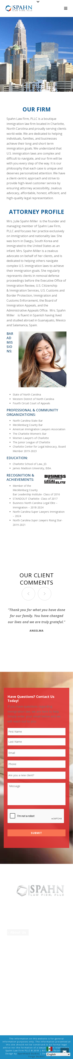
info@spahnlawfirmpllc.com (28, 1004)
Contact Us (19, 974)
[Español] (49, 1048)
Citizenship (19, 945)
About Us (18, 932)
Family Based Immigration (31, 938)
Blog (14, 967)
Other (15, 961)
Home (15, 926)
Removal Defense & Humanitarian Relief (24, 953)
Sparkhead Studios (28, 1053)
